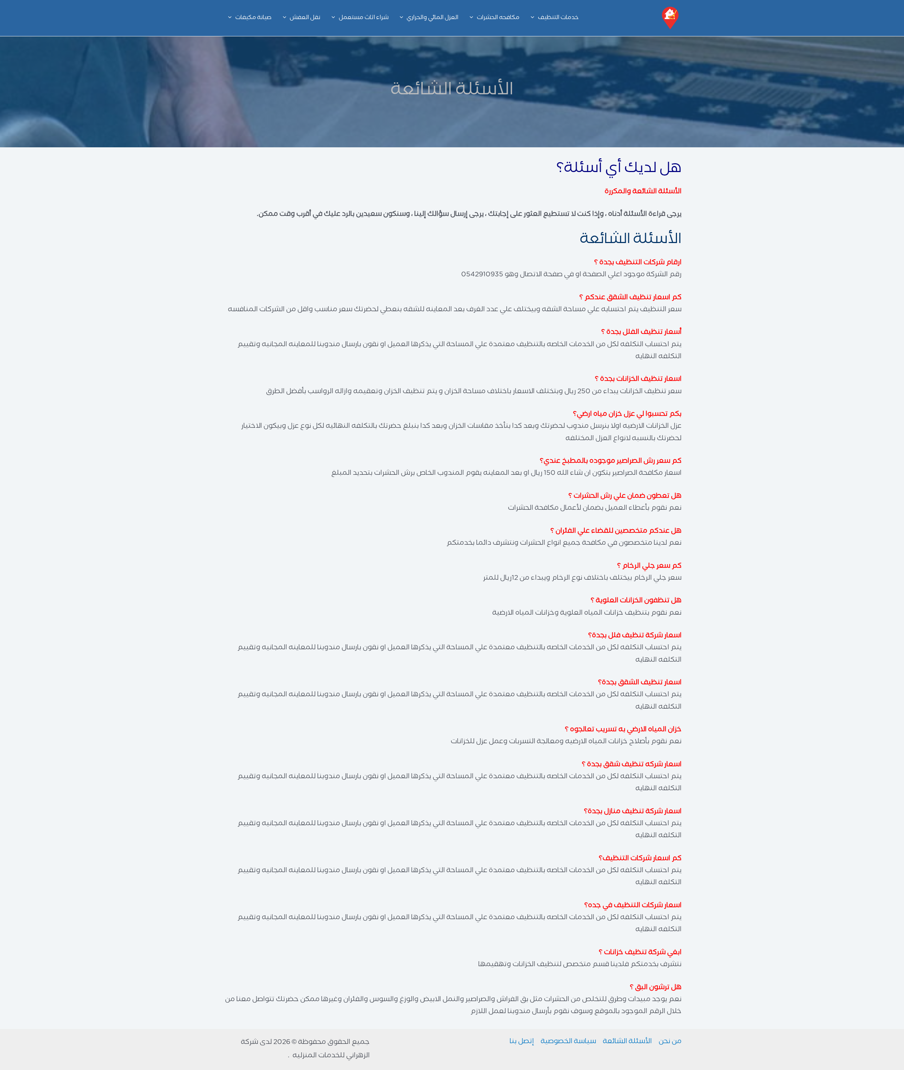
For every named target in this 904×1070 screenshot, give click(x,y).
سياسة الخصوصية (568, 1042)
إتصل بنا (522, 1042)
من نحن (670, 1042)
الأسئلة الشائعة (627, 1042)
